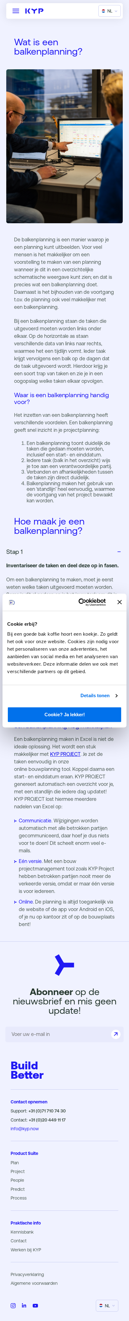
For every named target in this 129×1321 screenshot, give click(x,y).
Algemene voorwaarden (34, 1283)
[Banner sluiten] (119, 602)
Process (19, 1197)
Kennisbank (22, 1232)
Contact (19, 1240)
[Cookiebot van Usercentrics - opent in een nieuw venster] (80, 602)
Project (18, 1171)
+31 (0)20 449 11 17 (47, 1119)
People (17, 1180)
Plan (15, 1162)
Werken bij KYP (26, 1249)
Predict (18, 1189)
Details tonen (95, 695)
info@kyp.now (25, 1128)
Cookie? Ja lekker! (64, 714)
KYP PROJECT (65, 754)
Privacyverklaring (27, 1274)
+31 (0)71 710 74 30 (47, 1110)
